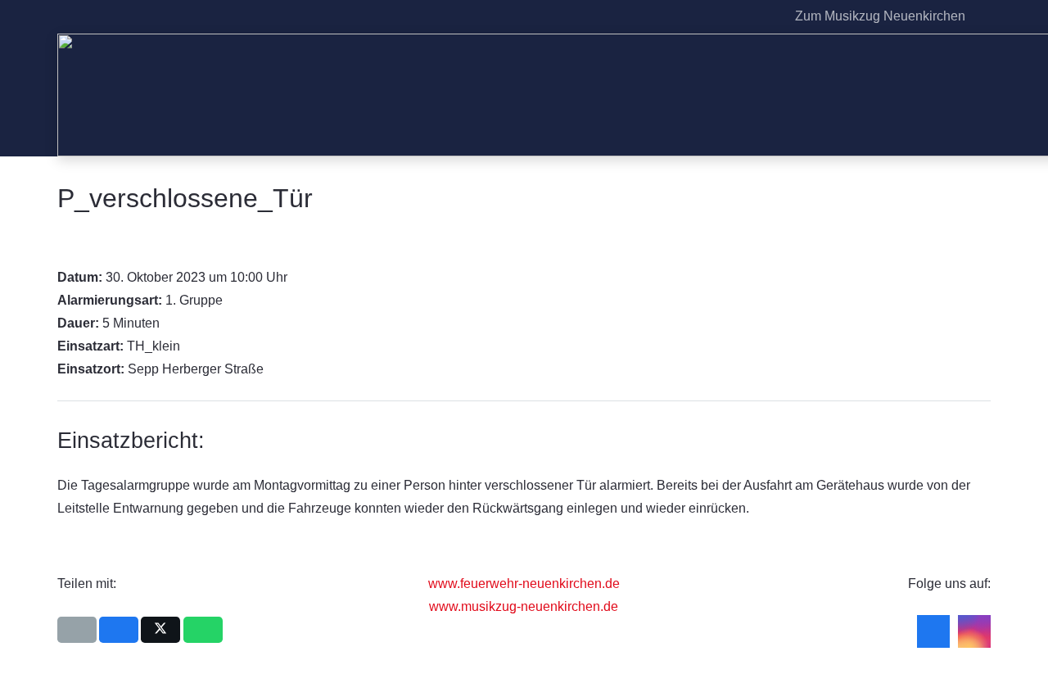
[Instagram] (764, 16)
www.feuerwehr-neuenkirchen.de (524, 583)
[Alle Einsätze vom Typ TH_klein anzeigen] (188, 346)
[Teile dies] (118, 630)
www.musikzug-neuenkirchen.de (523, 606)
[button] (981, 16)
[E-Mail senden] (77, 630)
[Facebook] (738, 16)
